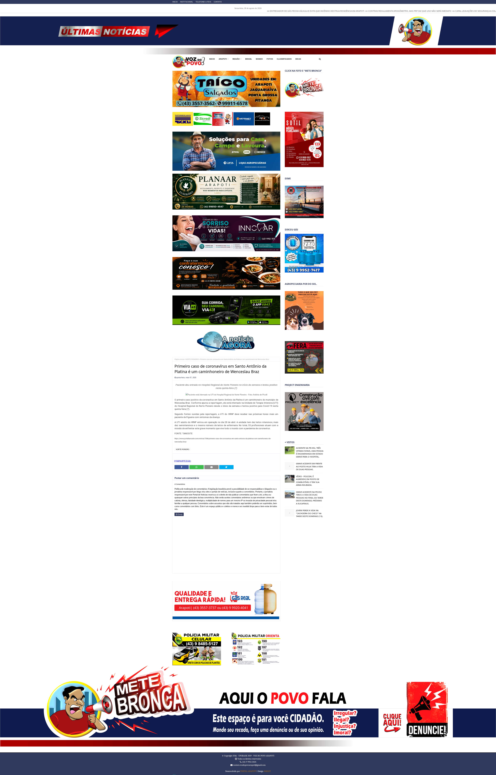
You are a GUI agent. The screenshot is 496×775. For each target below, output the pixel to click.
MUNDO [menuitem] (259, 59)
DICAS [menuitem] (298, 59)
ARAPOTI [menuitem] (223, 59)
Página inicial (179, 357)
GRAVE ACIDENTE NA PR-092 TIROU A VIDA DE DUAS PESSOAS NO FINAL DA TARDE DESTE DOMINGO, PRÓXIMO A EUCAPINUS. (309, 498)
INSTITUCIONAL (186, 2)
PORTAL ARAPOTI (248, 769)
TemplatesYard (174, 772)
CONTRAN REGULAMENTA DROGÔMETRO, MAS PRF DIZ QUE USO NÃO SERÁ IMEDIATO (327, 11)
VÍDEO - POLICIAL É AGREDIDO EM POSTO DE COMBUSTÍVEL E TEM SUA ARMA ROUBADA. (307, 480)
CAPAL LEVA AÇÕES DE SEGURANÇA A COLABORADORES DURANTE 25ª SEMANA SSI (413, 11)
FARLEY (267, 769)
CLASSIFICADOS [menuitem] (284, 59)
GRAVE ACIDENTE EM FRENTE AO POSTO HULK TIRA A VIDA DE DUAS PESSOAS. (309, 466)
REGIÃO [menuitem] (236, 59)
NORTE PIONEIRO (192, 357)
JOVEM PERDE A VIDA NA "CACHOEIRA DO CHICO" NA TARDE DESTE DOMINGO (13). (309, 513)
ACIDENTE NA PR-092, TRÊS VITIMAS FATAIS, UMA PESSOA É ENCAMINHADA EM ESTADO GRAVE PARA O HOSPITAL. (309, 452)
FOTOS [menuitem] (270, 59)
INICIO (175, 2)
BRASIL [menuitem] (248, 59)
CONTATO (218, 2)
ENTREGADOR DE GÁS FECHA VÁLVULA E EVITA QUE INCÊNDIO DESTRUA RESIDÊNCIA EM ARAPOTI (235, 11)
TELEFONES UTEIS (203, 2)
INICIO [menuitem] (212, 59)
